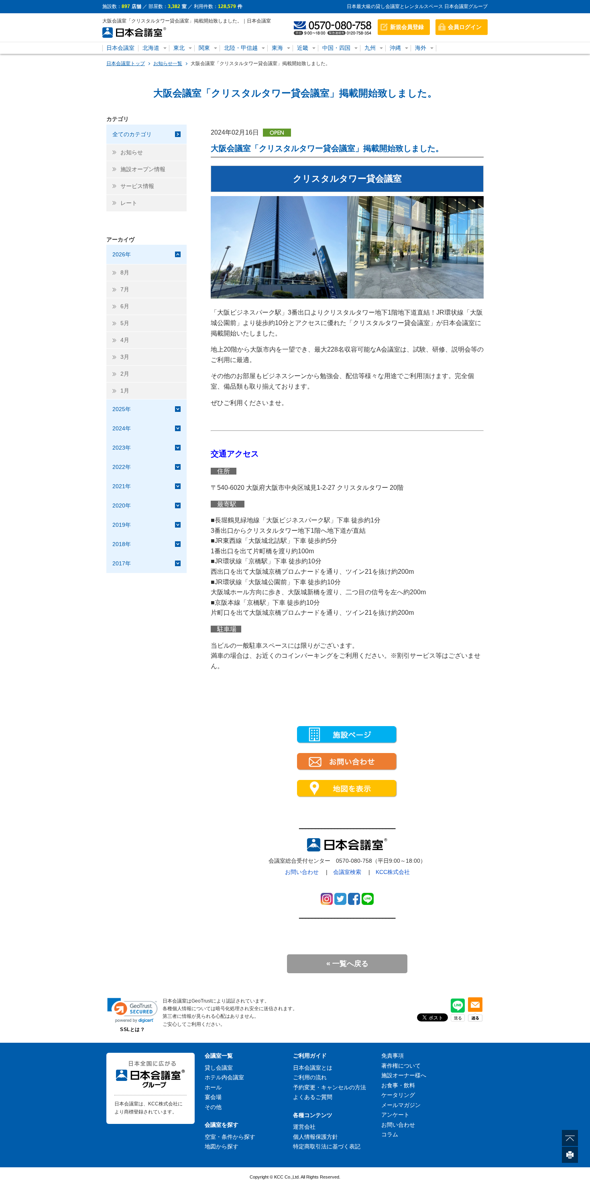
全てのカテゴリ (132, 134)
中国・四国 (336, 48)
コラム (389, 1134)
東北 (179, 48)
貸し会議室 (219, 1067)
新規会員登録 (407, 27)
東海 (277, 48)
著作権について (401, 1065)
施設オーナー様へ (403, 1075)
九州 (370, 48)
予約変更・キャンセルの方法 (329, 1087)
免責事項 (392, 1055)
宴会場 (213, 1097)
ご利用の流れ (310, 1077)
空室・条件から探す (230, 1137)
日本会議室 (120, 48)
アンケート (395, 1114)
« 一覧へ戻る (347, 964)
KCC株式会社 (393, 872)
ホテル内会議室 (224, 1077)
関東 (204, 48)
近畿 (302, 48)
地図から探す (221, 1146)
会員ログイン (465, 27)
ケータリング (398, 1095)
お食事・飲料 (398, 1085)
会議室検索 (347, 872)
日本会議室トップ (125, 63)
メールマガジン (401, 1105)
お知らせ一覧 (167, 63)
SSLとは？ (132, 1029)
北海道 (150, 48)
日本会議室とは (312, 1067)
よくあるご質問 (312, 1097)
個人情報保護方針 (315, 1137)
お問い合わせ (302, 872)
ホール (213, 1087)
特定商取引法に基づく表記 (326, 1146)
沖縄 (395, 48)
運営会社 (304, 1127)
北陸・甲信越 (241, 48)
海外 (420, 48)
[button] (132, 1010)
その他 (213, 1107)
